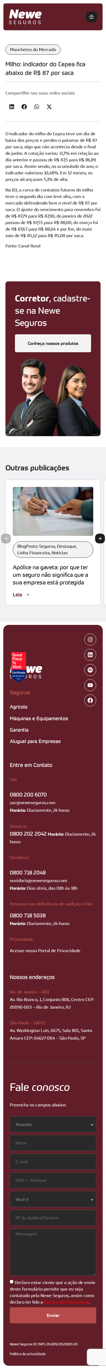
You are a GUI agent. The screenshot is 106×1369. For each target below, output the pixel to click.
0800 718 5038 (28, 915)
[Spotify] (90, 670)
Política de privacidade (28, 1354)
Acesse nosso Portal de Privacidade (45, 950)
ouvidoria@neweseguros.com (38, 880)
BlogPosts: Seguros (36, 546)
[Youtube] (90, 685)
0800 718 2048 (28, 872)
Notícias (60, 552)
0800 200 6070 (28, 794)
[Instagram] (90, 640)
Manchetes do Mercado (33, 49)
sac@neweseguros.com (32, 802)
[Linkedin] (90, 655)
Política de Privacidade (66, 1302)
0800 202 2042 (28, 833)
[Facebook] (90, 700)
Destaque (66, 546)
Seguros (20, 692)
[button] (11, 106)
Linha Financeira (33, 552)
